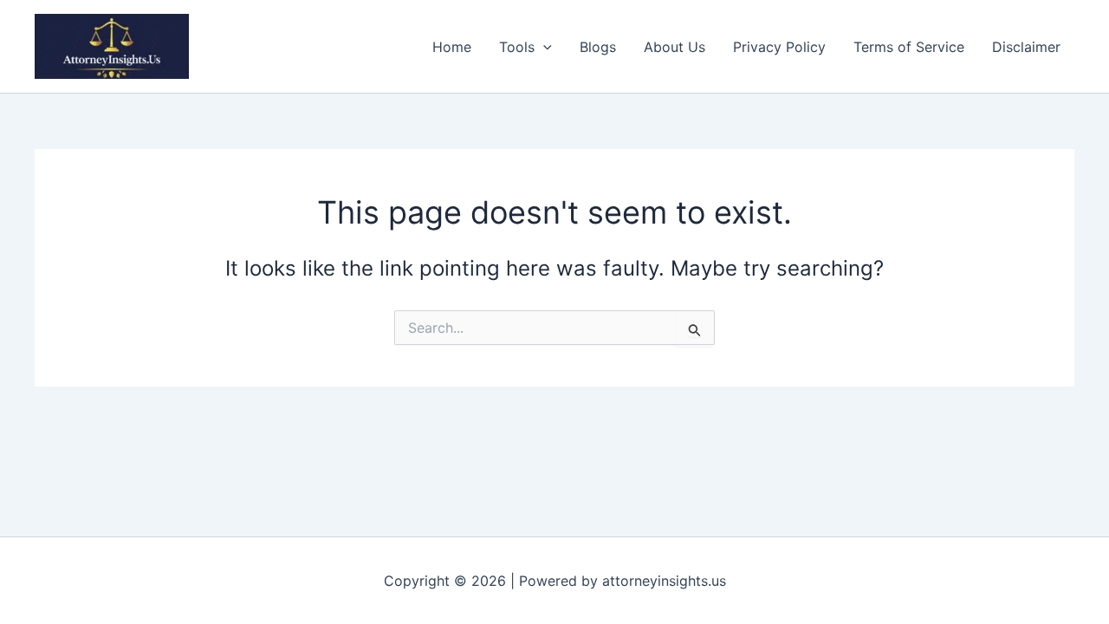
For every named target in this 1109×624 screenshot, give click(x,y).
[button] (543, 46)
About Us (674, 46)
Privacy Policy (779, 46)
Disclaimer (1026, 46)
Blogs (598, 46)
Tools (517, 46)
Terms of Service (908, 46)
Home (451, 46)
